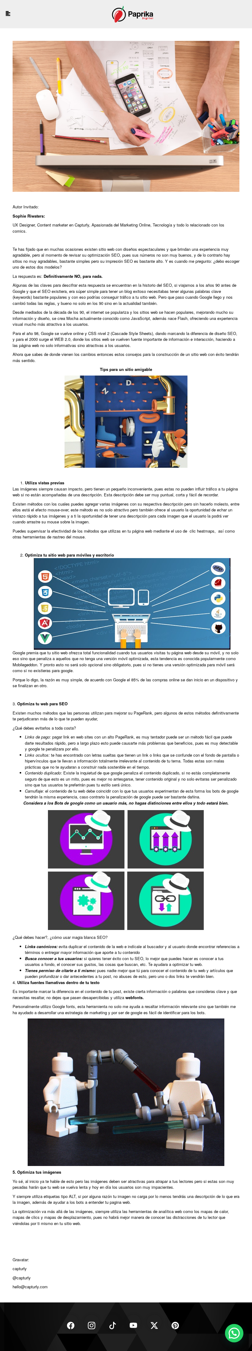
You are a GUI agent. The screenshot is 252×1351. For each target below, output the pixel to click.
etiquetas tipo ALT (60, 1196)
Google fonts (63, 1006)
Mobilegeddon (25, 665)
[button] (234, 1333)
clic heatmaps (202, 531)
